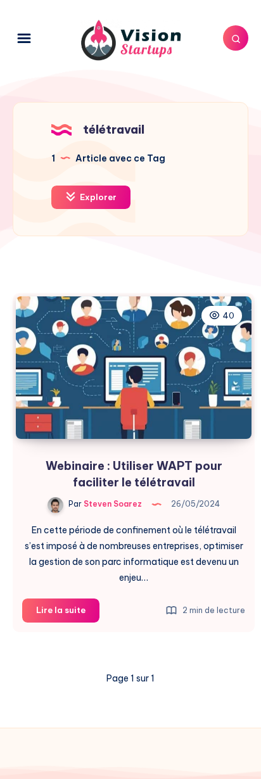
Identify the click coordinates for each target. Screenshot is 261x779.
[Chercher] (235, 38)
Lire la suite (67, 613)
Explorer (97, 197)
